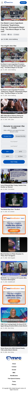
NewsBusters (14, 375)
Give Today (14, 162)
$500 (7, 156)
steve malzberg (13, 39)
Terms (14, 381)
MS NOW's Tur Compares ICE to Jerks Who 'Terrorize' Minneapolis (14, 278)
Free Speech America (14, 378)
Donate (23, 2)
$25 (7, 151)
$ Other (20, 156)
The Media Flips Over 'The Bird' (10, 209)
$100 (20, 151)
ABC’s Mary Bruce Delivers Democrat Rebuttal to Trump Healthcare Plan (12, 116)
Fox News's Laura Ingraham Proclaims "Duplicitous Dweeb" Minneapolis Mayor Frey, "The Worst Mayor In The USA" (13, 65)
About (14, 363)
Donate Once (7, 136)
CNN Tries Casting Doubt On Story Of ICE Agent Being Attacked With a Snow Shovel (14, 325)
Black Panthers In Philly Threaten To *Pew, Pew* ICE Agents (12, 254)
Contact (14, 366)
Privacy (14, 384)
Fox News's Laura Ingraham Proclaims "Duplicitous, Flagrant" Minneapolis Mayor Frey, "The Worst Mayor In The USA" (14, 91)
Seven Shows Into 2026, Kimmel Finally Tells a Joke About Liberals (13, 349)
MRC (14, 372)
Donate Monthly (20, 136)
